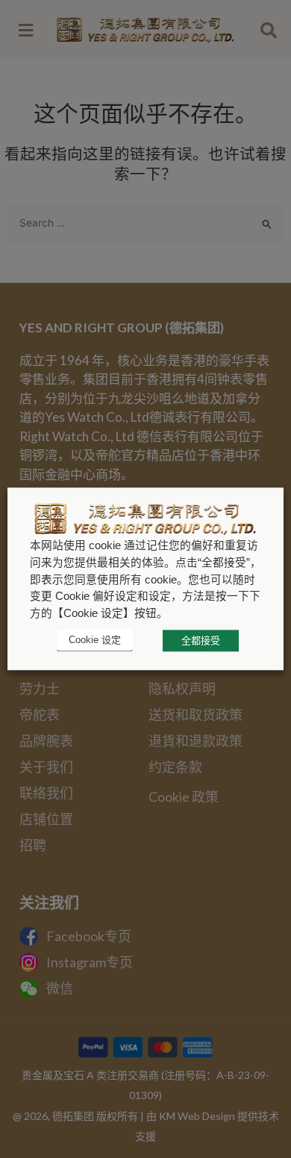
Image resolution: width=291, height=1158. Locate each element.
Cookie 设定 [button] (95, 640)
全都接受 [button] (200, 640)
